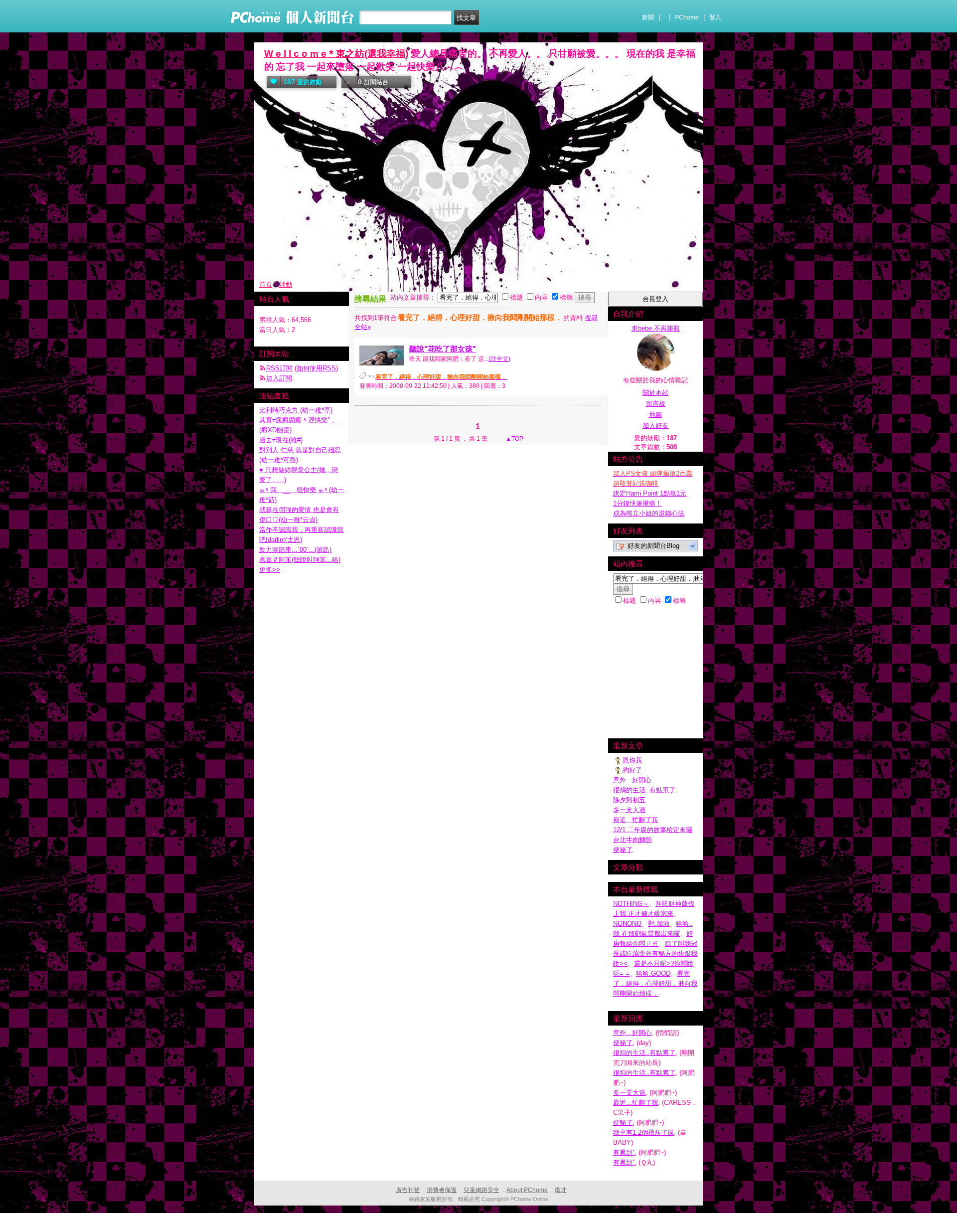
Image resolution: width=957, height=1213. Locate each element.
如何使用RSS (316, 368)
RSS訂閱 (279, 368)
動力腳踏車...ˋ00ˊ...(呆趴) (295, 549)
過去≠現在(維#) (281, 440)
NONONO (627, 923)
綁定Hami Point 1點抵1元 (649, 493)
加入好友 (655, 425)
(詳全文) (499, 358)
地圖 (655, 414)
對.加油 (658, 923)
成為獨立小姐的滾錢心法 (648, 513)
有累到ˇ (624, 1152)
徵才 (561, 1190)
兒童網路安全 (481, 1190)
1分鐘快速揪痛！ (637, 503)
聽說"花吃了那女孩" (442, 349)
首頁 (265, 284)
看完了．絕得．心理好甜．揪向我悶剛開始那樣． (655, 983)
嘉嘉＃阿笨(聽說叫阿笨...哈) (299, 559)
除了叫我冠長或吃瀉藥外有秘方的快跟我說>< (655, 953)
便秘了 (623, 850)
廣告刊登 (408, 1190)
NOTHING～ (631, 903)
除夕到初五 (629, 800)
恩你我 (632, 760)
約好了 (632, 770)
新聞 (648, 17)
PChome (687, 17)
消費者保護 (442, 1190)
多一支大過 (629, 810)
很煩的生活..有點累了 (644, 790)
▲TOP (513, 438)
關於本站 (655, 392)
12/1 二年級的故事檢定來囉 (652, 830)
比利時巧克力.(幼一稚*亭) (295, 410)
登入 (715, 17)
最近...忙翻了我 (635, 820)
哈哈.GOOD (653, 973)
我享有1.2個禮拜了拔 (643, 1132)
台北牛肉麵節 (632, 840)
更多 (269, 569)
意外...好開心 (632, 780)
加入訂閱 (279, 378)
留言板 (655, 403)
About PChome (527, 1190)
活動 (285, 284)
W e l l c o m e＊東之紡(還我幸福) (336, 53)
